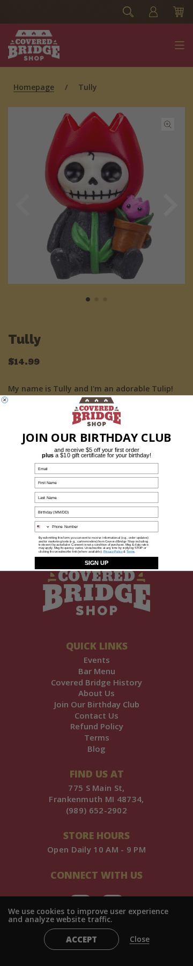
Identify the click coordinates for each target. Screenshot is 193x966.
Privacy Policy (113, 551)
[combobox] (42, 527)
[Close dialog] (5, 400)
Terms (131, 551)
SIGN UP (96, 563)
